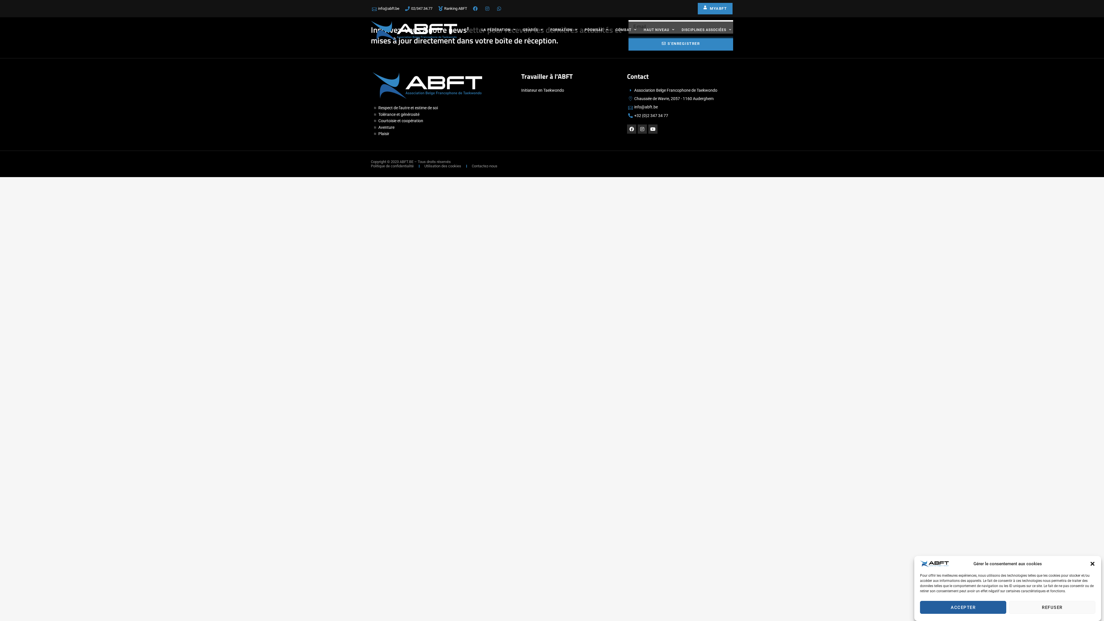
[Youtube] (653, 129)
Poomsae (594, 30)
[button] (1092, 564)
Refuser (1052, 607)
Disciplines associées (704, 30)
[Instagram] (642, 129)
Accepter (963, 607)
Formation (561, 30)
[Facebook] (631, 129)
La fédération (496, 30)
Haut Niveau (656, 30)
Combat (623, 30)
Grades (530, 30)
